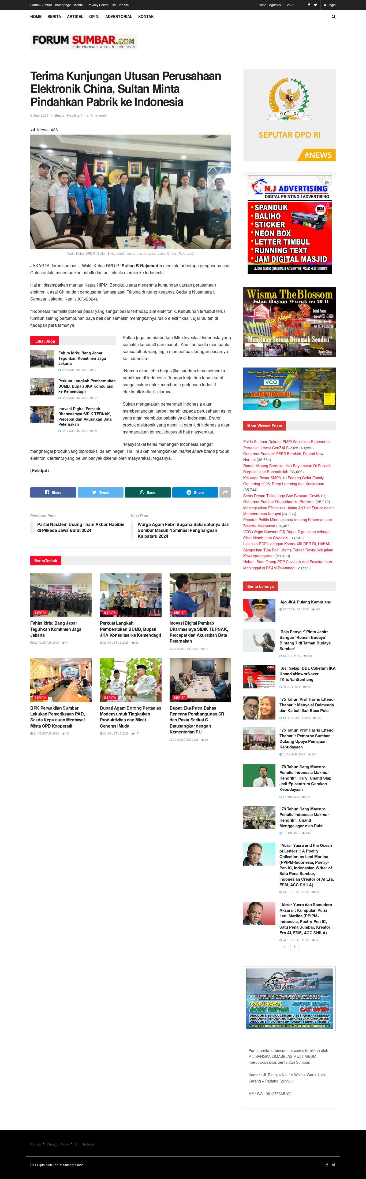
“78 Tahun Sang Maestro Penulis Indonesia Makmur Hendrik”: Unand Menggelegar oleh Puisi (304, 817)
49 (67, 733)
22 (95, 397)
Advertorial (118, 16)
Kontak (79, 4)
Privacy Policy (98, 4)
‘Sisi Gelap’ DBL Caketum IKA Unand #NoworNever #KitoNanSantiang (307, 673)
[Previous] (285, 946)
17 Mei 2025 (290, 796)
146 (317, 940)
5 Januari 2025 (293, 754)
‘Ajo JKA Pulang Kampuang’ (306, 602)
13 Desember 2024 (296, 717)
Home (36, 16)
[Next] (294, 946)
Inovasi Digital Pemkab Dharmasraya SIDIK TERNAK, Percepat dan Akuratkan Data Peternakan (85, 416)
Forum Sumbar (41, 4)
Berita (54, 16)
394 (309, 656)
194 (317, 609)
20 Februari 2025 (295, 609)
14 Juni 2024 (291, 656)
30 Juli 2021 (291, 686)
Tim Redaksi (120, 4)
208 (317, 892)
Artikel (75, 16)
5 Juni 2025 (290, 833)
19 (95, 430)
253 (319, 717)
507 (309, 686)
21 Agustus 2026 (46, 733)
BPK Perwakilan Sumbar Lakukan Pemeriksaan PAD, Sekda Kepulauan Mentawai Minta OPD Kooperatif (57, 717)
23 (206, 739)
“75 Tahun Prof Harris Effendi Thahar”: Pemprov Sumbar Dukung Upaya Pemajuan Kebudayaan (307, 738)
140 (308, 833)
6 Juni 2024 (39, 115)
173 (308, 796)
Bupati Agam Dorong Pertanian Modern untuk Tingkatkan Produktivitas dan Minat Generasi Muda (130, 717)
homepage (63, 4)
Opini (94, 16)
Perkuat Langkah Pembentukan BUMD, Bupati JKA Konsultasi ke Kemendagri (87, 386)
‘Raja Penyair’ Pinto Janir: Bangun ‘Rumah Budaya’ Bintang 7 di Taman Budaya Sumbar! (305, 640)
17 (137, 733)
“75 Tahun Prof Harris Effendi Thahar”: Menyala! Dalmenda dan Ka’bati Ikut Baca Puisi (307, 704)
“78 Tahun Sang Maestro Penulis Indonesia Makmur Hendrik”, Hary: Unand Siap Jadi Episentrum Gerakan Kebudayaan (305, 778)
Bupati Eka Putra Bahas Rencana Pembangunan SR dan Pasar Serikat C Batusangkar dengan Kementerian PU (197, 720)
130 (313, 754)
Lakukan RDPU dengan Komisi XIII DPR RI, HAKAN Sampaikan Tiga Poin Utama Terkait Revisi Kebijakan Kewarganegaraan (288, 549)
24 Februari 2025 (295, 892)
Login (331, 4)
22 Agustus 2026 (74, 370)
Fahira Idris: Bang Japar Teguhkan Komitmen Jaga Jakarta (82, 358)
